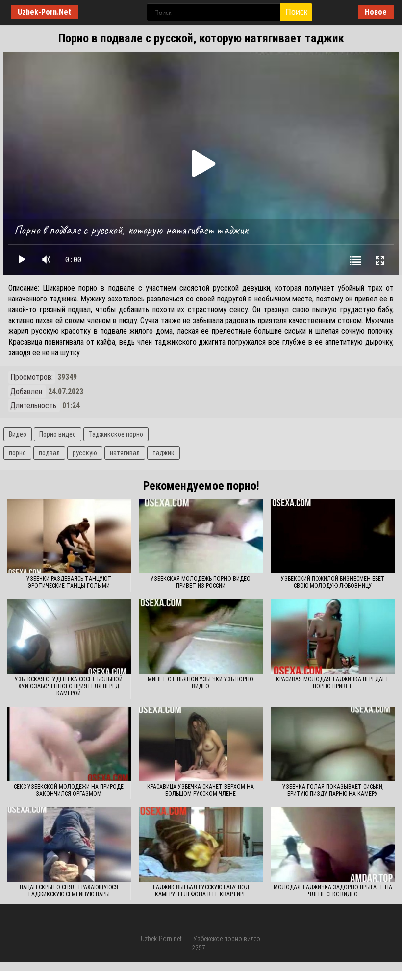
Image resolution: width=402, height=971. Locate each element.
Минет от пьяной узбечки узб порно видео (200, 683)
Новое (376, 12)
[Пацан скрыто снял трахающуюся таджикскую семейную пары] (69, 844)
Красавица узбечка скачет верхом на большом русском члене (200, 790)
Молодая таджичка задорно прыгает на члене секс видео (333, 890)
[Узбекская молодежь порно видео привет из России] (201, 536)
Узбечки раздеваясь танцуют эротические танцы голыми (68, 582)
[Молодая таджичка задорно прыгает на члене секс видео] (333, 844)
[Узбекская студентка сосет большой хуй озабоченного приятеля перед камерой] (69, 636)
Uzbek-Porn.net (161, 939)
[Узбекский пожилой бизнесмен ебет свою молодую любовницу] (333, 536)
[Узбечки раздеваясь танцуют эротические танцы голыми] (69, 536)
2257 (198, 948)
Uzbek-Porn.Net (44, 12)
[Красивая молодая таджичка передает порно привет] (333, 636)
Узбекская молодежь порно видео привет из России (201, 582)
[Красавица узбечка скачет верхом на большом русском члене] (201, 744)
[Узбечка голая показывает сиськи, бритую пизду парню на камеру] (333, 744)
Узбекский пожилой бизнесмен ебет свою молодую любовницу (333, 582)
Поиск (296, 12)
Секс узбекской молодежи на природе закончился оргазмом (69, 790)
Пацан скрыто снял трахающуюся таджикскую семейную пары (69, 890)
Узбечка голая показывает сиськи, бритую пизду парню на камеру (332, 790)
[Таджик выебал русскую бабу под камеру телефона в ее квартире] (201, 844)
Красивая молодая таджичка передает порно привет (332, 683)
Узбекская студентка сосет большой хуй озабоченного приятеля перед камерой (69, 686)
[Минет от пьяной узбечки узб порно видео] (201, 636)
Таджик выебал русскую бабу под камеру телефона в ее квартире (200, 890)
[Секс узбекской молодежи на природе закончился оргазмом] (69, 744)
